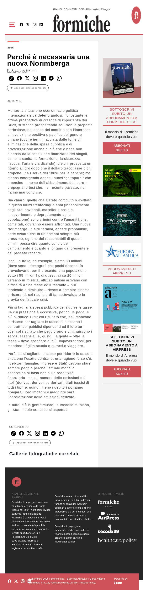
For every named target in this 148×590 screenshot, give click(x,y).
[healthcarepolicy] (117, 540)
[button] (13, 25)
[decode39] (117, 528)
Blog (11, 48)
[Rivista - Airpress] (117, 516)
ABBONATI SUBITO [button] (122, 148)
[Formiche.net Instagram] (34, 25)
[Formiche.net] (136, 15)
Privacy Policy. (88, 582)
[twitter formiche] (16, 581)
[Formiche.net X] (28, 25)
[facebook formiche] (9, 581)
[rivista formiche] (122, 309)
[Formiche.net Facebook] (21, 25)
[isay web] (118, 582)
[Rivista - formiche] (117, 503)
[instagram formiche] (22, 581)
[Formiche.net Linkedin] (41, 25)
